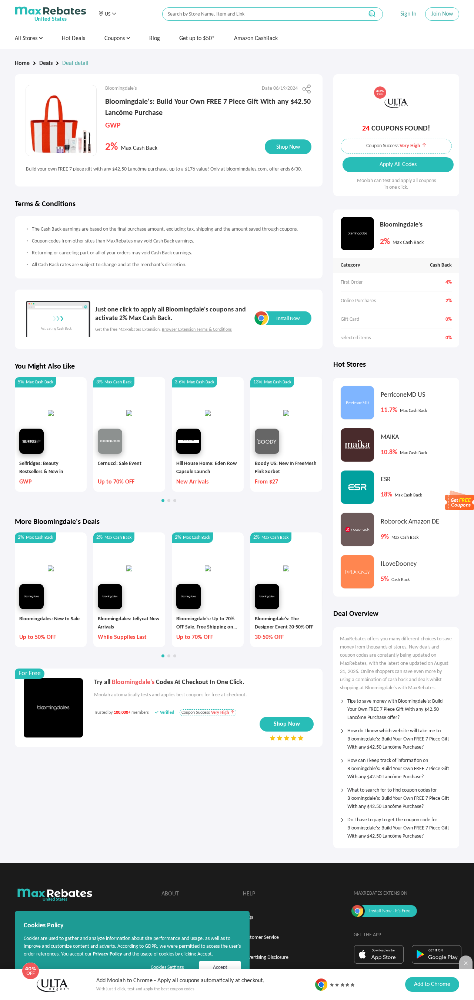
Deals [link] (46, 63)
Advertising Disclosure (265, 957)
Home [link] (22, 63)
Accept (220, 967)
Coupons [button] (115, 39)
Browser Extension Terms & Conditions (197, 329)
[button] (107, 14)
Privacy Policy (107, 954)
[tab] (396, 707)
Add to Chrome (432, 984)
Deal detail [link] (75, 63)
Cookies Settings (167, 967)
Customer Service (261, 937)
